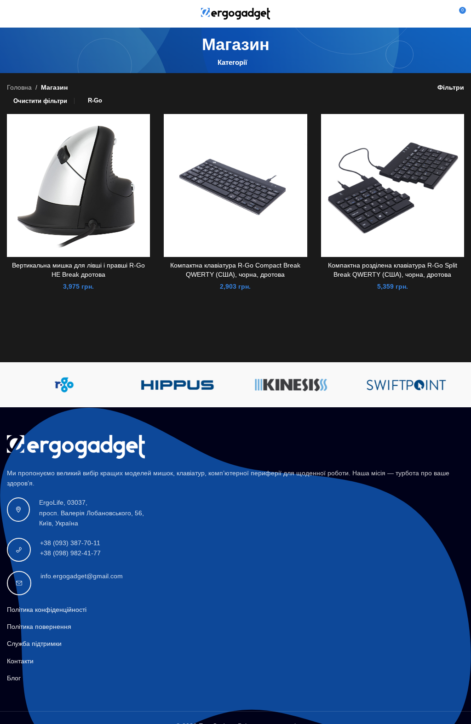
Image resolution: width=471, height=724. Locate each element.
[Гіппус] (178, 385)
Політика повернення (39, 626)
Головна (19, 87)
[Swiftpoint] (407, 385)
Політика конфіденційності (46, 609)
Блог (14, 678)
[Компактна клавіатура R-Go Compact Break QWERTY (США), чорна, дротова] (235, 185)
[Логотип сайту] (235, 13)
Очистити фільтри (40, 101)
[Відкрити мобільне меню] (10, 14)
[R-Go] (64, 385)
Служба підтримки (34, 643)
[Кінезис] (293, 385)
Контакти (20, 661)
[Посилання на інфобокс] (235, 512)
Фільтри (450, 87)
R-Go (95, 100)
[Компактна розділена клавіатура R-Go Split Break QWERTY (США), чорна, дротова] (392, 185)
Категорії (232, 62)
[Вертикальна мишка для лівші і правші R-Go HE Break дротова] (78, 185)
